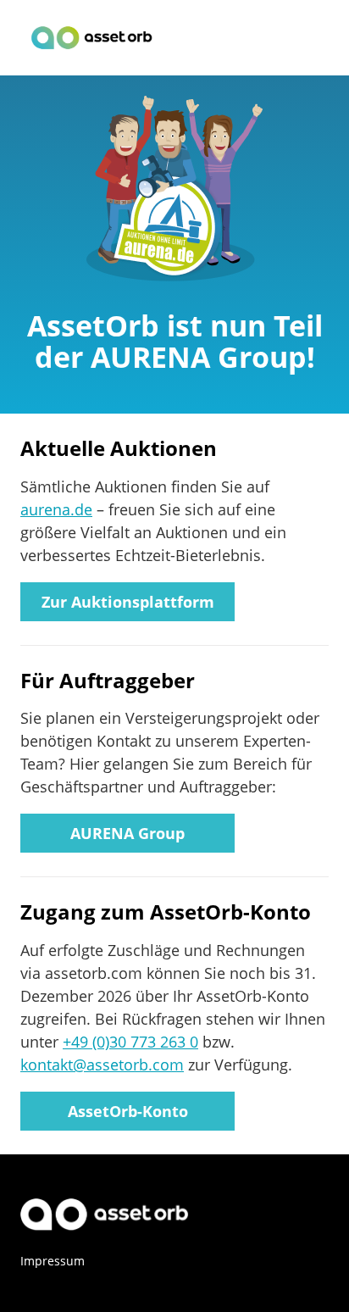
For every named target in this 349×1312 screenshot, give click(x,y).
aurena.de (56, 509)
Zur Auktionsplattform (128, 602)
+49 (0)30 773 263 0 (130, 1041)
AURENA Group (127, 833)
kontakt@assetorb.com (102, 1064)
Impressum (52, 1261)
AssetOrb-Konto (128, 1111)
